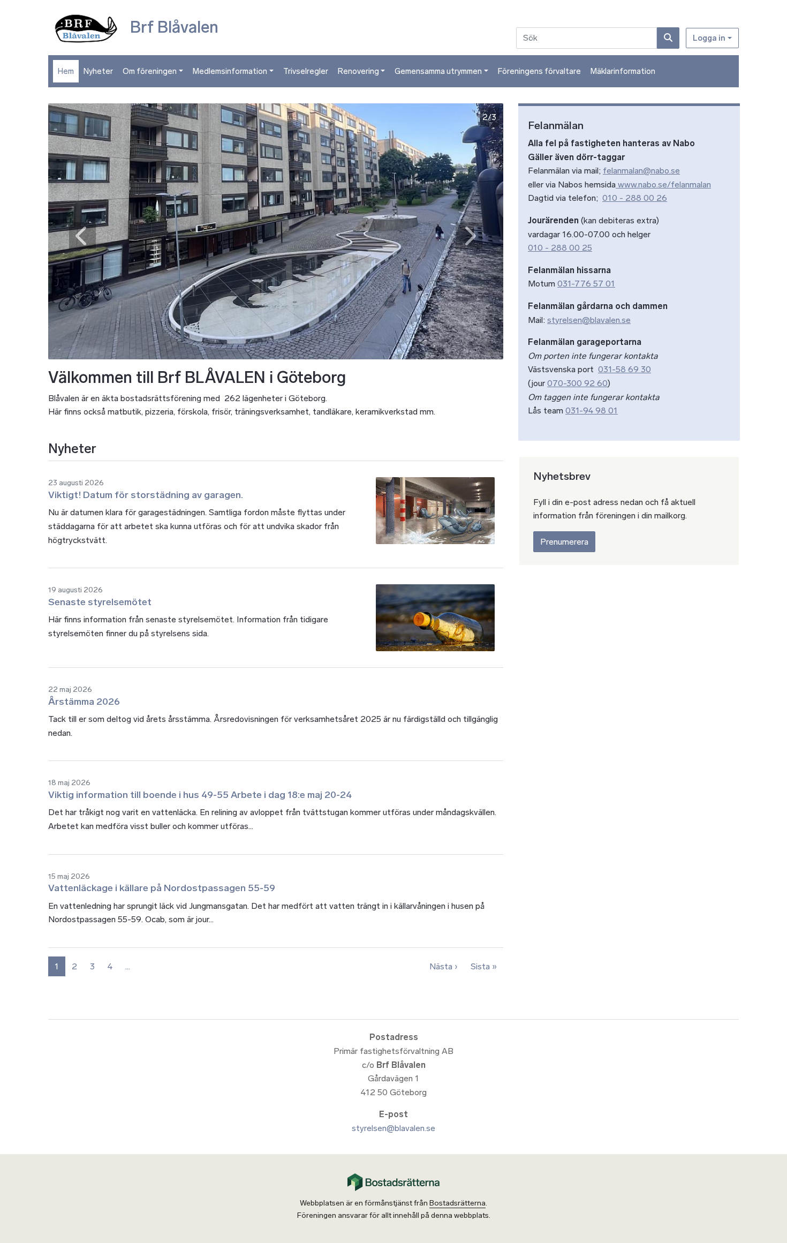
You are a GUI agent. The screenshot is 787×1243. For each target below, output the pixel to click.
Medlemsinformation (230, 71)
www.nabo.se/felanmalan (663, 184)
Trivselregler (305, 71)
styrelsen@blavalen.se (589, 320)
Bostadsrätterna (457, 1203)
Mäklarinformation (623, 71)
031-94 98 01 (591, 410)
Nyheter (98, 71)
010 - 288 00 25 (560, 248)
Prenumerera (564, 542)
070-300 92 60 (577, 383)
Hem (66, 71)
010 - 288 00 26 (634, 198)
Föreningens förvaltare (539, 71)
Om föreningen (150, 71)
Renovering (358, 71)
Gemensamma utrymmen (438, 71)
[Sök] (668, 38)
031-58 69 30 (624, 369)
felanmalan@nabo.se (641, 170)
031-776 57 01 (586, 283)
